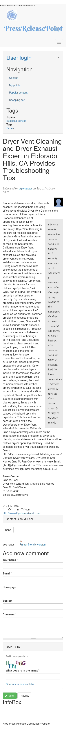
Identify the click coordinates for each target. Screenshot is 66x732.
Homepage (9, 587)
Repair (10, 128)
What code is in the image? (23, 670)
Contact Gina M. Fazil (20, 519)
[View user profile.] (58, 202)
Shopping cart (17, 100)
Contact (13, 78)
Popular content (18, 92)
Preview (24, 696)
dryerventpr (25, 188)
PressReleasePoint (33, 30)
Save (11, 696)
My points (14, 85)
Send (8, 530)
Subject (7, 600)
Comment (9, 614)
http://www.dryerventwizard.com (21, 513)
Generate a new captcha (20, 684)
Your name (10, 560)
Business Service (16, 120)
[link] (33, 57)
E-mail (7, 573)
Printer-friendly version (33, 544)
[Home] (13, 14)
